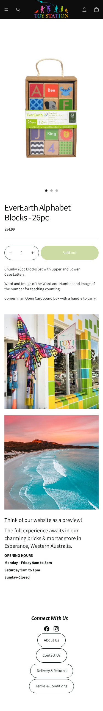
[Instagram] (56, 629)
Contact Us (51, 655)
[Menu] (6, 9)
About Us (51, 640)
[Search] (18, 10)
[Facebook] (46, 629)
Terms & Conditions (51, 686)
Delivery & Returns (51, 670)
